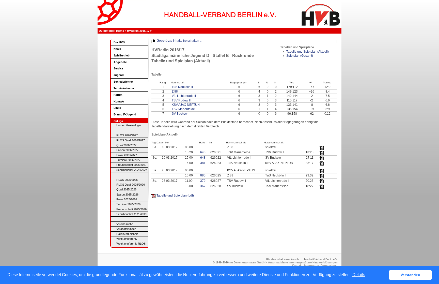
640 (203, 152)
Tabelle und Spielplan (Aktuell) (307, 51)
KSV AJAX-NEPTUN (186, 105)
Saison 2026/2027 (127, 150)
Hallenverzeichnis (127, 233)
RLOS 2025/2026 (127, 179)
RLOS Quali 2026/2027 (130, 140)
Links (117, 107)
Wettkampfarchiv (126, 238)
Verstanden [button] (410, 275)
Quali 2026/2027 (126, 145)
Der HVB (119, 42)
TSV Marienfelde (183, 109)
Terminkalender (124, 88)
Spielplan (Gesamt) (299, 55)
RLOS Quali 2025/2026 (130, 184)
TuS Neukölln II (182, 87)
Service (118, 68)
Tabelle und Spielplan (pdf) (175, 195)
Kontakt (119, 101)
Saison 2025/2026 (127, 194)
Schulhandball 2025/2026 (131, 214)
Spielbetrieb (122, 55)
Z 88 (175, 91)
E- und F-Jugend (125, 114)
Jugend (119, 75)
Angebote (120, 62)
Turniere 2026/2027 (128, 159)
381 (203, 163)
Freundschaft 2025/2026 (131, 209)
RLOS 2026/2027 (127, 135)
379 (203, 181)
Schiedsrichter (123, 81)
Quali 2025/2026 (126, 189)
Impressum (311, 265)
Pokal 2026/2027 (126, 155)
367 (203, 186)
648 (203, 157)
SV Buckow (179, 113)
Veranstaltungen (126, 228)
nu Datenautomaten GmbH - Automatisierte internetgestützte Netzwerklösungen (283, 262)
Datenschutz (329, 265)
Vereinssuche (124, 224)
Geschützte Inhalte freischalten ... (179, 40)
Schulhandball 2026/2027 (131, 169)
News (117, 48)
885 (203, 175)
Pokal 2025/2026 (126, 199)
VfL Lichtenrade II (184, 96)
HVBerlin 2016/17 (138, 30)
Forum (118, 94)
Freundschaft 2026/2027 (131, 164)
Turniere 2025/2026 (128, 204)
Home (120, 30)
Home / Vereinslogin (128, 125)
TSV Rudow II (181, 100)
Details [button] (358, 275)
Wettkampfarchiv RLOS (131, 243)
